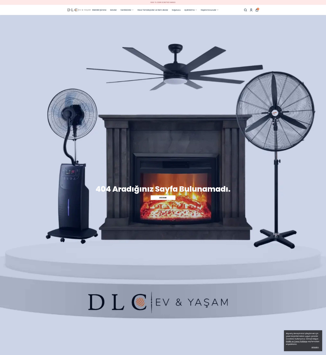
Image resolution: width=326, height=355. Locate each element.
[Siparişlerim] (251, 10)
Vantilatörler (125, 10)
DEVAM (163, 197)
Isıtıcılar (113, 10)
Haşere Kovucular (208, 10)
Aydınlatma (189, 10)
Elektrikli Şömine (99, 10)
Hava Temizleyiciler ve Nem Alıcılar (153, 10)
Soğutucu (176, 10)
